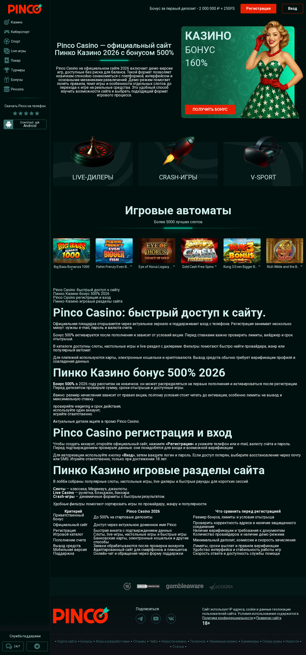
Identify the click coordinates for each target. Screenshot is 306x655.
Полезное (198, 641)
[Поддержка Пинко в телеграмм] (37, 646)
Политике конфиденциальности (227, 618)
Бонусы (17, 80)
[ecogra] (221, 584)
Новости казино (174, 641)
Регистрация (258, 8)
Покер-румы (272, 641)
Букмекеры (250, 641)
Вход (292, 8)
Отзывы (139, 641)
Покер (16, 60)
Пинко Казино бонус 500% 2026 (81, 293)
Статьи (178, 647)
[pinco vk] (171, 618)
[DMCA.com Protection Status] (148, 585)
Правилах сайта (268, 618)
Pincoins (17, 89)
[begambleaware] (184, 585)
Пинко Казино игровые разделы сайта (87, 301)
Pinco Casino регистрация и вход (82, 297)
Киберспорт (20, 32)
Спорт (15, 41)
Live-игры (18, 51)
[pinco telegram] (140, 618)
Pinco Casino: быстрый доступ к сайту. (86, 290)
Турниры (18, 70)
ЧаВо (154, 641)
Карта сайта (67, 641)
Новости (292, 641)
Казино (16, 22)
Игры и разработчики (113, 641)
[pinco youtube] (156, 618)
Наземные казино (223, 641)
